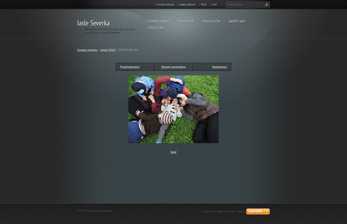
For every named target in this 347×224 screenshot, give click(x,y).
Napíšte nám (237, 21)
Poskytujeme (186, 21)
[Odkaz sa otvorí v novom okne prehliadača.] (173, 109)
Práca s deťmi (211, 21)
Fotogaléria (156, 28)
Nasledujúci (219, 66)
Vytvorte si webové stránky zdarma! (224, 211)
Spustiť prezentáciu (173, 66)
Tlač (214, 4)
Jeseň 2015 (107, 50)
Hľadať (266, 5)
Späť (173, 152)
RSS (203, 4)
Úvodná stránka (158, 21)
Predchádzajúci (130, 66)
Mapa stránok (187, 4)
